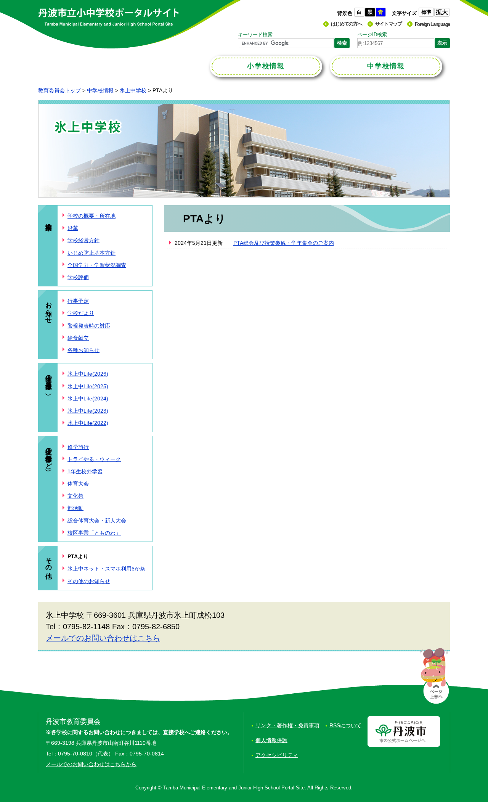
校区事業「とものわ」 (94, 533)
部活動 (75, 508)
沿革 (72, 228)
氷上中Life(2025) (87, 386)
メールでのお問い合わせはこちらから (91, 764)
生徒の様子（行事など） (48, 454)
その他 (48, 560)
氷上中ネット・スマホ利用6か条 (106, 569)
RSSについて (345, 725)
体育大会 (78, 484)
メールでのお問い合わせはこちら (103, 638)
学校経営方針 (83, 240)
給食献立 (78, 338)
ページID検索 (372, 34)
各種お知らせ (83, 350)
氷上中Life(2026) (87, 374)
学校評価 (78, 277)
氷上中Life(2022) (87, 423)
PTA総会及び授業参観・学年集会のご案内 (283, 243)
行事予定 (78, 301)
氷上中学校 (133, 90)
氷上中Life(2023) (87, 411)
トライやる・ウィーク (94, 459)
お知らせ (48, 309)
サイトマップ (388, 24)
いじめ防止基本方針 (91, 253)
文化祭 (75, 496)
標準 (426, 12)
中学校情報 (100, 90)
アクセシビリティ (276, 755)
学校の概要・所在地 (91, 216)
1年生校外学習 (85, 471)
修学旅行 (78, 447)
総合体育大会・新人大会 (96, 521)
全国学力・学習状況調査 (96, 265)
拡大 (442, 12)
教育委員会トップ (59, 90)
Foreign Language (432, 24)
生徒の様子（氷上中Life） (48, 380)
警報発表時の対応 (88, 326)
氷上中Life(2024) (87, 398)
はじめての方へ (346, 24)
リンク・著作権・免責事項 (287, 725)
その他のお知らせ (88, 581)
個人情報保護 (271, 740)
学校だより (80, 313)
